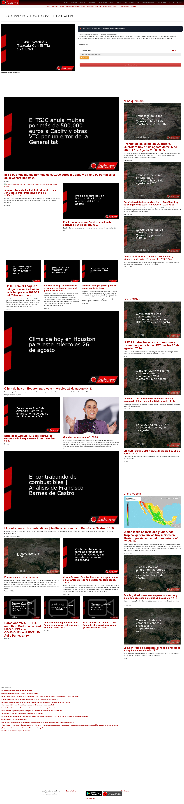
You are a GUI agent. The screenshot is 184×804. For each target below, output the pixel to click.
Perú (48, 6)
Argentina (90, 6)
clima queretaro (134, 101)
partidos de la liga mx (72, 6)
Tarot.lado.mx (125, 791)
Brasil (105, 6)
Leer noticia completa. (130, 65)
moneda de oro (124, 6)
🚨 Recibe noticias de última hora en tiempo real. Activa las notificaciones (102, 28)
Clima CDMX (132, 299)
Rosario (82, 6)
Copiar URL (84, 58)
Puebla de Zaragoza (58, 6)
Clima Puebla (132, 493)
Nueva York (97, 6)
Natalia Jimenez (113, 6)
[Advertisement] (61, 246)
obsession (134, 6)
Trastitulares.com (89, 798)
